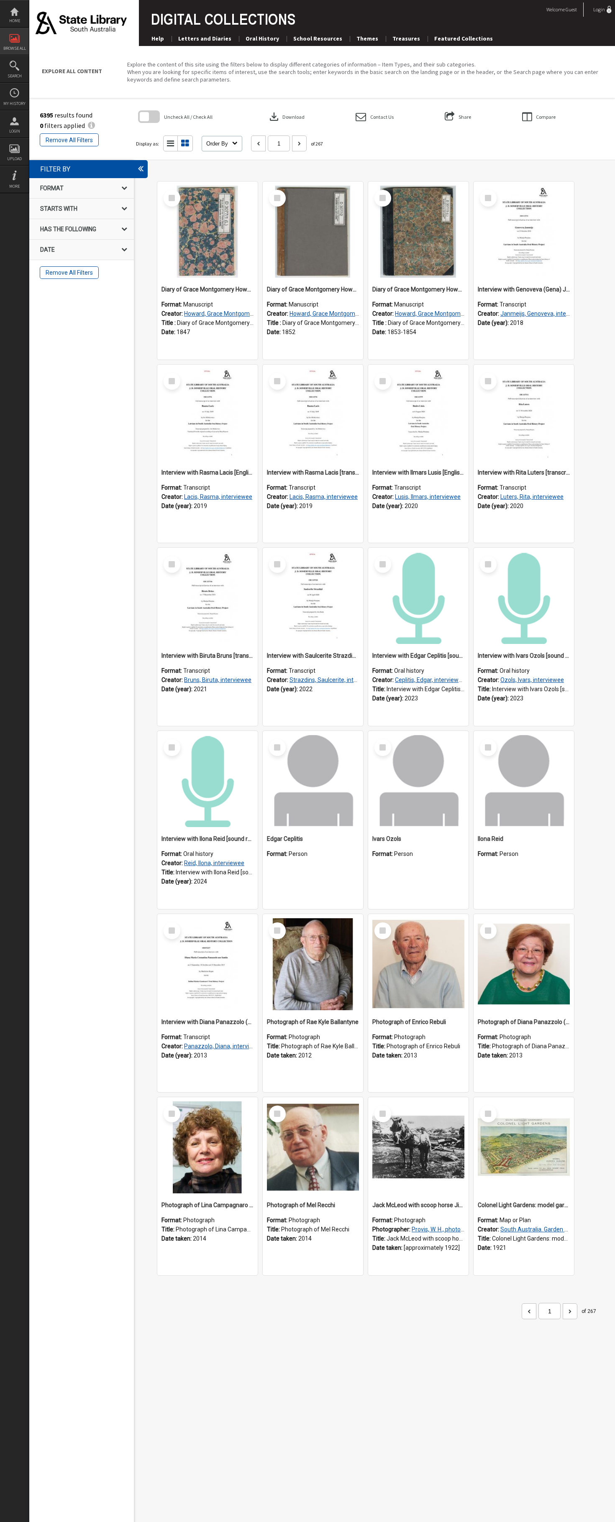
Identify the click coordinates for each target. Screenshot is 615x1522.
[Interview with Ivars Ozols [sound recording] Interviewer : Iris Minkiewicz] (524, 598)
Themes (367, 38)
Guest (571, 9)
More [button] (14, 186)
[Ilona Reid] (524, 781)
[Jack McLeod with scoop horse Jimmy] (418, 1147)
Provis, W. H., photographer (447, 1229)
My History (14, 103)
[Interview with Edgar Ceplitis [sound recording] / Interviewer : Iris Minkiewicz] (418, 598)
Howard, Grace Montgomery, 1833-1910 (236, 313)
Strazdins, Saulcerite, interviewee (334, 680)
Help (157, 38)
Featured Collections (463, 38)
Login (14, 131)
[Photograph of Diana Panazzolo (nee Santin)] (524, 964)
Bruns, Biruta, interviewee (217, 680)
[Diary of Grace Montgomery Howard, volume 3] (418, 232)
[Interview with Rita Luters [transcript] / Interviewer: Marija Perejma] (524, 415)
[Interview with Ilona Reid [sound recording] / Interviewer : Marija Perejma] (207, 781)
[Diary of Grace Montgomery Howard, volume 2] (313, 232)
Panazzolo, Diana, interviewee (224, 1046)
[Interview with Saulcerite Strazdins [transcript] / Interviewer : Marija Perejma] (313, 598)
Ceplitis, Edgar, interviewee (430, 680)
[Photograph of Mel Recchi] (313, 1147)
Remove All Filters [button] (69, 140)
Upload (14, 158)
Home (14, 20)
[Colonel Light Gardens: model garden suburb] (524, 1147)
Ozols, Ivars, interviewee (532, 680)
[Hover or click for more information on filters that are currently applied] (91, 125)
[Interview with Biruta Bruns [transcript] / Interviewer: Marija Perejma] (207, 598)
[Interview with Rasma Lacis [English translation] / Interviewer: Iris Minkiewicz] (207, 415)
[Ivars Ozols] (418, 781)
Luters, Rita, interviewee (532, 496)
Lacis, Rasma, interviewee (218, 496)
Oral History (262, 38)
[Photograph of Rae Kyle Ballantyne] (313, 964)
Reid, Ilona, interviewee (214, 863)
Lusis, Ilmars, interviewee (428, 496)
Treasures (406, 38)
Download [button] (286, 116)
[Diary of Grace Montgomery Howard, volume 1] (207, 232)
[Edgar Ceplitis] (313, 781)
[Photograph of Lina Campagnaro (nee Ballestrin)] (207, 1147)
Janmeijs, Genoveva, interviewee (543, 313)
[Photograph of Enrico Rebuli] (418, 964)
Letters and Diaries (204, 38)
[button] (374, 117)
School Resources (317, 38)
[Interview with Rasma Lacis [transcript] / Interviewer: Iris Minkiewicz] (313, 415)
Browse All (14, 48)
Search (15, 76)
